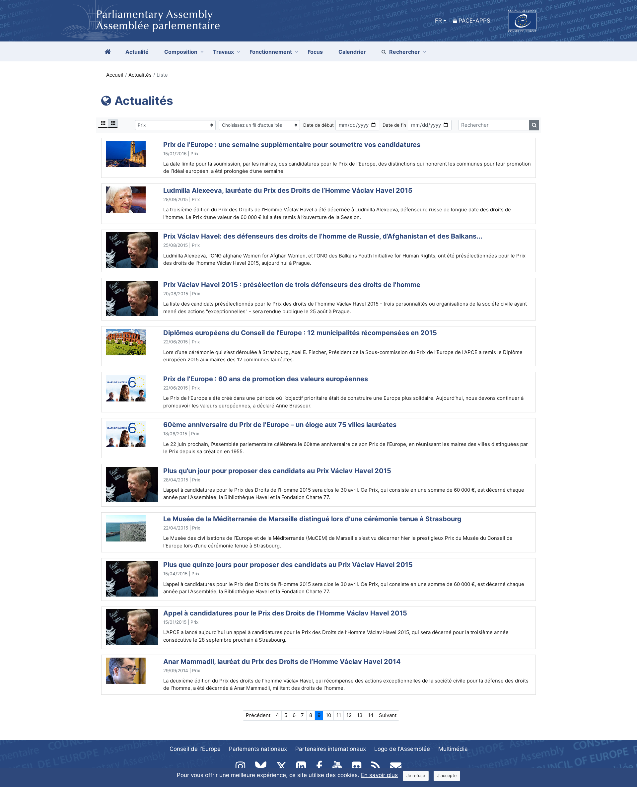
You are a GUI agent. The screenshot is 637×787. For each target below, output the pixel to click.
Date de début (318, 125)
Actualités (140, 75)
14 (371, 715)
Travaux (223, 51)
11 (338, 715)
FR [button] (438, 20)
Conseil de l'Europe (195, 749)
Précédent (258, 715)
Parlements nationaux (258, 749)
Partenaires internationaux (330, 749)
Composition (180, 51)
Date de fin (394, 125)
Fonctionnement (270, 51)
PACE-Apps (474, 20)
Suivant (387, 715)
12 (349, 715)
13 (360, 715)
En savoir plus (379, 775)
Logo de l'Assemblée (402, 749)
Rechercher (404, 51)
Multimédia (453, 749)
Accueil (114, 75)
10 (328, 715)
